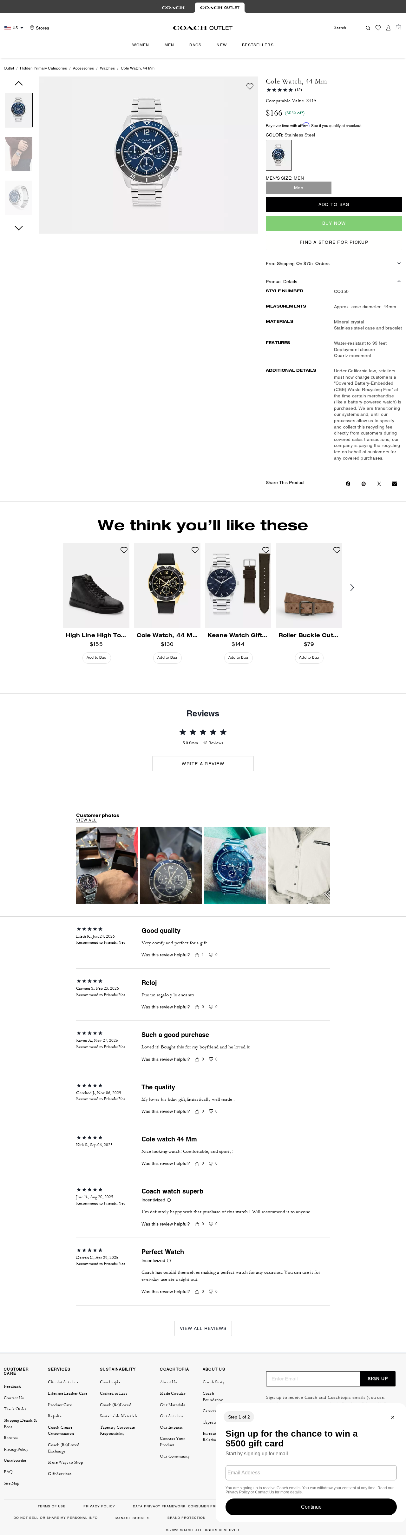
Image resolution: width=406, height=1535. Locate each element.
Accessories (83, 68)
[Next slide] (357, 588)
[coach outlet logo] (202, 28)
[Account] (388, 28)
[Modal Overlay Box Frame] (311, 1462)
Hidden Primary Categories (43, 68)
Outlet (9, 68)
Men (298, 187)
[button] (19, 111)
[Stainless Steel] (279, 155)
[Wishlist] (378, 28)
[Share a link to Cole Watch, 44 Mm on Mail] (394, 484)
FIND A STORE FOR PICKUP (334, 242)
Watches (107, 68)
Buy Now (334, 223)
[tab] (173, 8)
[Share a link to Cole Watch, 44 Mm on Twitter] (379, 484)
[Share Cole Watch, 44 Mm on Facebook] (348, 484)
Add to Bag (334, 204)
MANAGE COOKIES (132, 1518)
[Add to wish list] (250, 86)
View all (86, 820)
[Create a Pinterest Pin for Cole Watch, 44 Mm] (364, 484)
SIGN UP (378, 1378)
